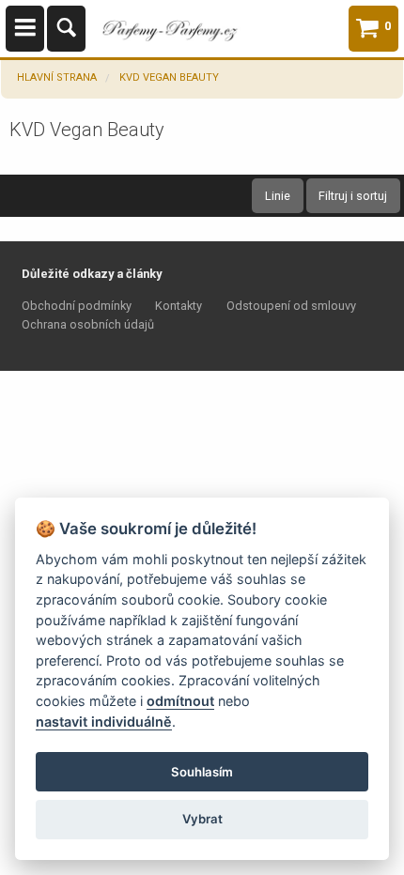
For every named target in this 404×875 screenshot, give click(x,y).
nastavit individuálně (104, 721)
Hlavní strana (57, 77)
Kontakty (178, 306)
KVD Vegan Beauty (169, 77)
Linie (277, 196)
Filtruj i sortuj (353, 196)
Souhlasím (202, 771)
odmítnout (180, 701)
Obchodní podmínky (77, 306)
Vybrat (202, 818)
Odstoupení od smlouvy (291, 306)
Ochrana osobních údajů (88, 324)
